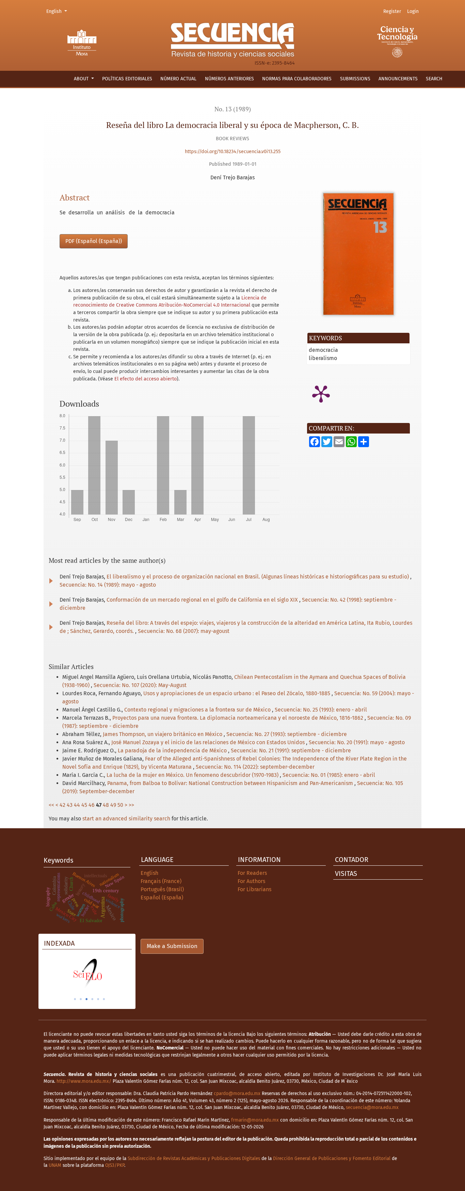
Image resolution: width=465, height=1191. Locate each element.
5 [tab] (98, 999)
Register (392, 11)
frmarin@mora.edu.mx (255, 1120)
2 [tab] (80, 999)
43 (70, 805)
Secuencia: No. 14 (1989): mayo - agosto (108, 585)
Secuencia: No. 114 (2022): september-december (255, 767)
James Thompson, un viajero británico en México (163, 734)
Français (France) (161, 881)
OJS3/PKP (114, 1165)
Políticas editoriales (127, 79)
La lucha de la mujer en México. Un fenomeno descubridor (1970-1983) (193, 775)
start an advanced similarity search (126, 818)
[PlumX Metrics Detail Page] (321, 393)
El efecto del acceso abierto (145, 379)
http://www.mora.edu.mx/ (84, 1081)
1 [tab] (74, 999)
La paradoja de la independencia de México (173, 750)
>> (131, 805)
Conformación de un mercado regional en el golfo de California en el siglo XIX (203, 600)
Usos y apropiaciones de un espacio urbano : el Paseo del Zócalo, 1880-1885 (237, 693)
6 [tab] (103, 999)
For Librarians (254, 889)
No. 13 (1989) (232, 109)
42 (62, 805)
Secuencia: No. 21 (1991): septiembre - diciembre (291, 750)
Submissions (355, 79)
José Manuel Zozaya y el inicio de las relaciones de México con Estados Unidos (208, 742)
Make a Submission (172, 946)
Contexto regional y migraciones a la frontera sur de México (198, 709)
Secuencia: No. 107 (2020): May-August (140, 685)
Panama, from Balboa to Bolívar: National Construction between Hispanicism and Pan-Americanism (230, 783)
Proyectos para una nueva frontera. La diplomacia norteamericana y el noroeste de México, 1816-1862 (238, 718)
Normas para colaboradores (297, 79)
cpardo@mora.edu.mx (237, 1093)
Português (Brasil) (162, 889)
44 (77, 805)
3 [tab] (86, 999)
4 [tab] (92, 999)
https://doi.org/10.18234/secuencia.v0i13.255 (232, 151)
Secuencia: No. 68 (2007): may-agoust (183, 631)
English (57, 11)
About (82, 79)
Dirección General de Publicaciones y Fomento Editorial (331, 1158)
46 (92, 805)
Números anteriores (229, 79)
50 (120, 805)
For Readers (252, 873)
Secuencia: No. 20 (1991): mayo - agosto (357, 742)
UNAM (55, 1165)
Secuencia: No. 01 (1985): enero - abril (329, 775)
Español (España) (162, 897)
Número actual (178, 79)
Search (434, 79)
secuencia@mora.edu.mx (372, 1107)
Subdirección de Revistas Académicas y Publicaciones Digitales (194, 1158)
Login (413, 11)
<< (51, 805)
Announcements (398, 79)
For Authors (251, 881)
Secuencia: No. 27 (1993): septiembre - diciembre (286, 734)
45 (84, 805)
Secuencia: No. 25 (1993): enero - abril (321, 709)
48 (106, 805)
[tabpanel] (87, 973)
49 (113, 805)
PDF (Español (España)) (93, 241)
